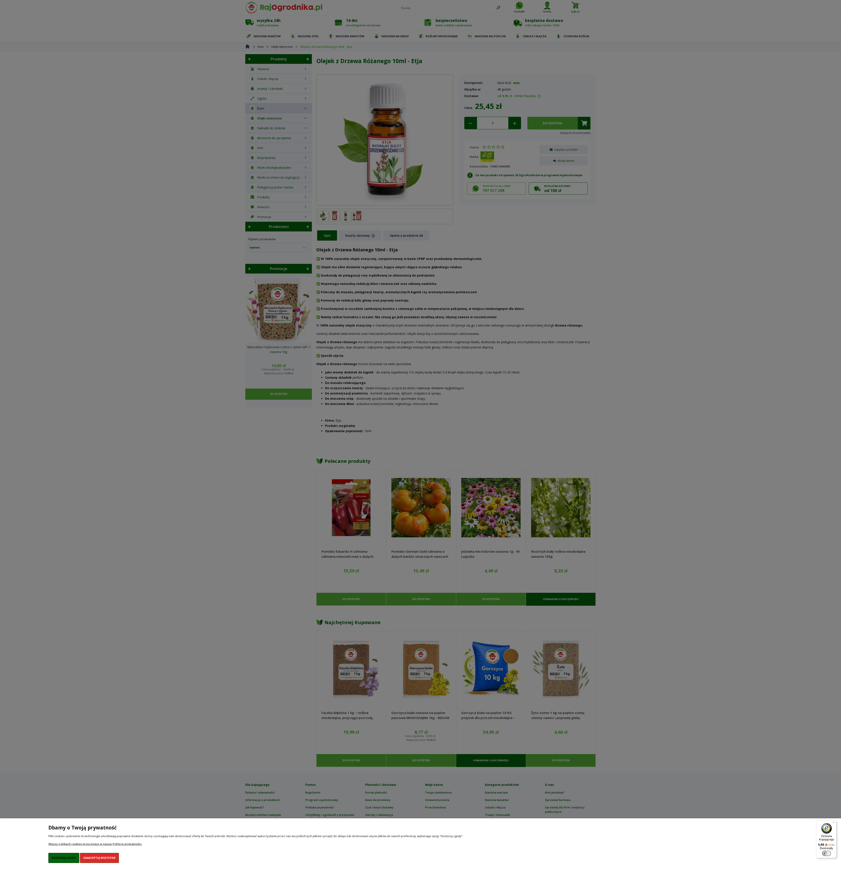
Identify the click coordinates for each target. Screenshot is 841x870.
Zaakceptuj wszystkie (99, 858)
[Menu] (834, 823)
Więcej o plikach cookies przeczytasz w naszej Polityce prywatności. (95, 844)
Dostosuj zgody (64, 858)
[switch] (826, 853)
